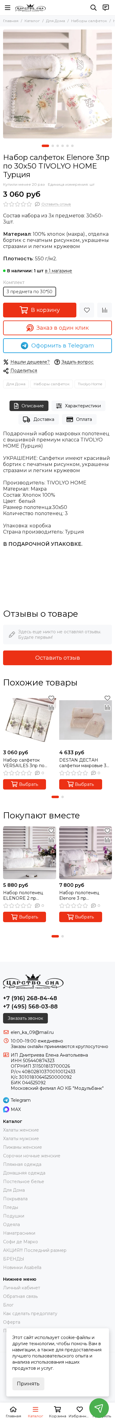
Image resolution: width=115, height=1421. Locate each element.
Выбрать (28, 784)
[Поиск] (93, 7)
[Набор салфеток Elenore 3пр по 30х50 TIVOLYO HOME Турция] (57, 83)
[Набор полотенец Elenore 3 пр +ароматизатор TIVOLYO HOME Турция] (85, 852)
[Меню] (7, 7)
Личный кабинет (21, 1288)
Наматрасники (19, 1233)
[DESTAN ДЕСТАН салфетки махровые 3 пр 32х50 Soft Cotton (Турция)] (85, 720)
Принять (28, 1384)
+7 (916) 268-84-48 (30, 998)
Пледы (10, 1207)
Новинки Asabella (22, 1267)
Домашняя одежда (24, 1173)
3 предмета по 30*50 (29, 291)
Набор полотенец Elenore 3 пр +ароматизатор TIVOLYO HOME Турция (85, 895)
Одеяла (11, 1224)
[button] (45, 146)
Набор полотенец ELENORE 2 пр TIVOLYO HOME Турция (29, 895)
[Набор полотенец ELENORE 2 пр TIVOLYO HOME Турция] (29, 852)
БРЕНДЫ (13, 1259)
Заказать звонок (25, 1018)
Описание (32, 406)
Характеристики (83, 406)
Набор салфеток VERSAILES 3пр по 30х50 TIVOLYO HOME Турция (28, 762)
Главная (10, 20)
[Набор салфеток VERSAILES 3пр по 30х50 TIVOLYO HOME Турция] (29, 720)
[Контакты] (106, 7)
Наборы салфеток (89, 20)
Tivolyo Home (90, 384)
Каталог (32, 20)
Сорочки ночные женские (31, 1156)
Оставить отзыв (57, 657)
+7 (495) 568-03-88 (30, 1006)
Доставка (43, 419)
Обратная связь (20, 1296)
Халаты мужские (21, 1138)
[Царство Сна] (30, 7)
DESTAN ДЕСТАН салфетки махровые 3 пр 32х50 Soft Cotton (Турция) (82, 762)
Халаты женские (21, 1130)
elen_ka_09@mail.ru (32, 1032)
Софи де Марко (20, 1241)
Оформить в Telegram (62, 345)
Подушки (13, 1216)
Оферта (11, 1322)
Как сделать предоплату (30, 1313)
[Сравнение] (104, 310)
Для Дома (55, 20)
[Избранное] (86, 310)
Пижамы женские (22, 1147)
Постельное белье (23, 1181)
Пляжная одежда (22, 1164)
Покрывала (15, 1199)
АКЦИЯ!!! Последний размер (35, 1250)
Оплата (84, 419)
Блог (8, 1305)
